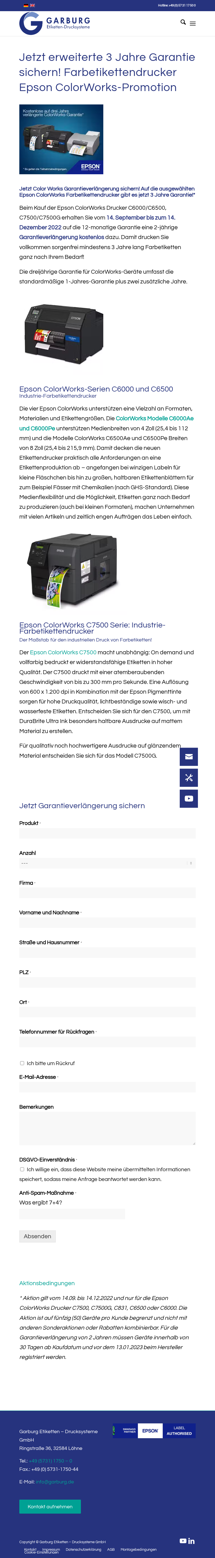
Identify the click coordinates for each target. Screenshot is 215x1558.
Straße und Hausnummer (50, 942)
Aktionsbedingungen (47, 1283)
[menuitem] (180, 23)
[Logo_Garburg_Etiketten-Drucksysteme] (54, 23)
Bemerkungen (36, 1107)
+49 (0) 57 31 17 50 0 (182, 5)
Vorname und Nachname (50, 912)
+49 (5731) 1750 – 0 (50, 1461)
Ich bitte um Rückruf (51, 1063)
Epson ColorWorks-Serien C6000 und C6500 (96, 389)
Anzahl (27, 853)
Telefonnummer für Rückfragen (58, 1032)
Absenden (37, 1236)
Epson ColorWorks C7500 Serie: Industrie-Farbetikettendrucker (92, 628)
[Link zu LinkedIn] (191, 1541)
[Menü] (193, 23)
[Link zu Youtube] (183, 1541)
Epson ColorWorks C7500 (63, 652)
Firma (27, 883)
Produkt (30, 823)
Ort (24, 1002)
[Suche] (180, 23)
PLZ (25, 972)
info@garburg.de (55, 1482)
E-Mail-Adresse (39, 1077)
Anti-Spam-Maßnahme (47, 1193)
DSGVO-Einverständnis (48, 1160)
